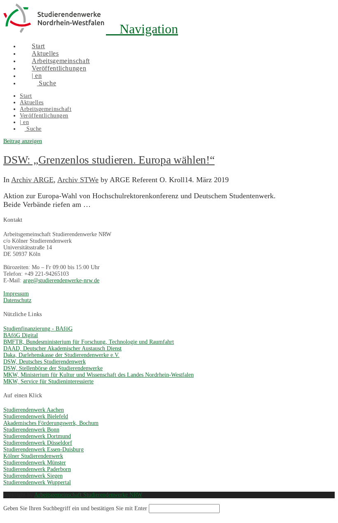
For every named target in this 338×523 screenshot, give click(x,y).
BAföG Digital (20, 335)
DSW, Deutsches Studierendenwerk (44, 362)
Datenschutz (17, 300)
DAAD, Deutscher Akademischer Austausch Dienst (62, 348)
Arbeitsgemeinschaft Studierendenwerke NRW (88, 495)
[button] (142, 28)
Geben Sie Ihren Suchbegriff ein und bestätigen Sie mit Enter (75, 508)
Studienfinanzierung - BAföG (38, 329)
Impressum (16, 294)
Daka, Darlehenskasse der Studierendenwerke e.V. (61, 355)
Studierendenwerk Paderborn (37, 469)
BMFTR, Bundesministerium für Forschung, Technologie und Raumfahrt (88, 342)
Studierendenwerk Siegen (33, 476)
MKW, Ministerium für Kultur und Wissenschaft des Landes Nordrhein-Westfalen (98, 375)
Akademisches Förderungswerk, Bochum (51, 423)
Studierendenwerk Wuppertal (37, 482)
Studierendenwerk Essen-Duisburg (43, 449)
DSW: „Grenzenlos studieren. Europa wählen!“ (109, 160)
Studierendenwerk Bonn (31, 430)
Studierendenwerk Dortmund (37, 436)
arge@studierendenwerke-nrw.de (61, 280)
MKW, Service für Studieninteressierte (48, 381)
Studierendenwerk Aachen (33, 410)
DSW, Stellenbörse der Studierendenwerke (53, 368)
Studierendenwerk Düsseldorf (37, 443)
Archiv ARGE (32, 180)
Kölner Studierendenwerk (33, 456)
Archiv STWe (78, 180)
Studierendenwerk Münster (34, 463)
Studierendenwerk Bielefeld (35, 416)
